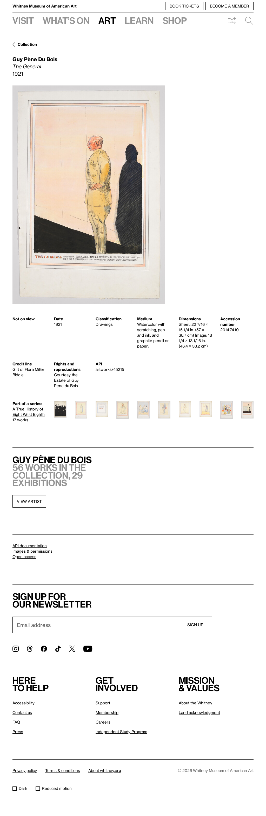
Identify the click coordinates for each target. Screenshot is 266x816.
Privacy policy (24, 770)
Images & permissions (32, 551)
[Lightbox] (88, 194)
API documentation (29, 545)
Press (17, 731)
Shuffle (232, 20)
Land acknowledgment (199, 712)
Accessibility (23, 703)
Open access (24, 556)
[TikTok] (58, 648)
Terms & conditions (62, 770)
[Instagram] (15, 648)
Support (103, 703)
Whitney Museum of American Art (44, 6)
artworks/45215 (110, 369)
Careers (103, 722)
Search (247, 20)
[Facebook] (44, 648)
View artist (29, 501)
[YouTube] (87, 648)
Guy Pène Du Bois (34, 59)
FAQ (16, 722)
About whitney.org (104, 770)
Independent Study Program (121, 731)
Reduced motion (57, 788)
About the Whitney (195, 703)
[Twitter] (72, 648)
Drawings (104, 324)
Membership (107, 712)
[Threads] (30, 648)
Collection (27, 44)
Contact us (22, 712)
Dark (23, 788)
